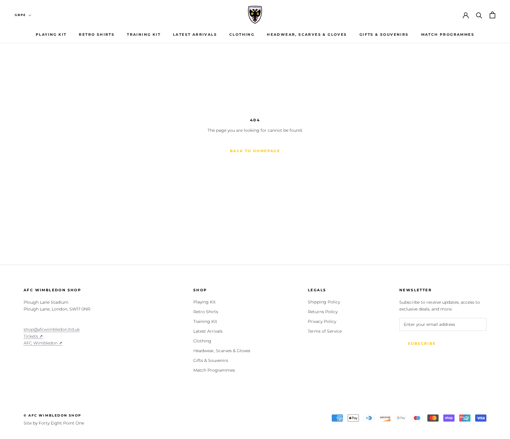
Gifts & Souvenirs (384, 34)
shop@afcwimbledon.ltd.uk (52, 329)
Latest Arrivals (195, 34)
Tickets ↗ (33, 336)
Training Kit (144, 34)
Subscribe (422, 343)
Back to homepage (255, 151)
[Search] (479, 15)
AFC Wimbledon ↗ (43, 343)
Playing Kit (51, 34)
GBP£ (20, 15)
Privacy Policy (322, 321)
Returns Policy (323, 311)
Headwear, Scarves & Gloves (307, 34)
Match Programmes (447, 34)
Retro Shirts (97, 34)
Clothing (241, 34)
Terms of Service (325, 331)
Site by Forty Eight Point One (54, 423)
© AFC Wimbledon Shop (52, 415)
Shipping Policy (324, 302)
